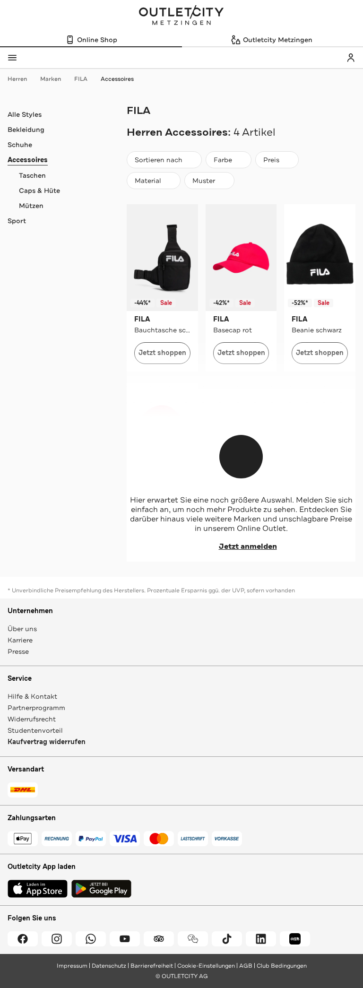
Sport (17, 221)
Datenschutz (109, 966)
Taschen (32, 175)
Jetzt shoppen (162, 352)
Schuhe (20, 144)
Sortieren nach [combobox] (158, 162)
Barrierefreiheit (151, 966)
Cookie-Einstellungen (206, 966)
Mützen (31, 205)
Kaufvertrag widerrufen (47, 741)
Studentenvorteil (35, 730)
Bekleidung (26, 129)
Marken (50, 79)
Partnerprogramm (36, 707)
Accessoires (117, 79)
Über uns (22, 628)
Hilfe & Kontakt (32, 696)
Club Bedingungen (282, 966)
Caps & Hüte (39, 190)
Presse (18, 651)
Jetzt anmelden (248, 546)
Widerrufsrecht (32, 719)
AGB (245, 966)
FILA (80, 79)
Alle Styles (25, 114)
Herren (17, 79)
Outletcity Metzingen (181, 16)
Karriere (20, 640)
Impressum (72, 966)
